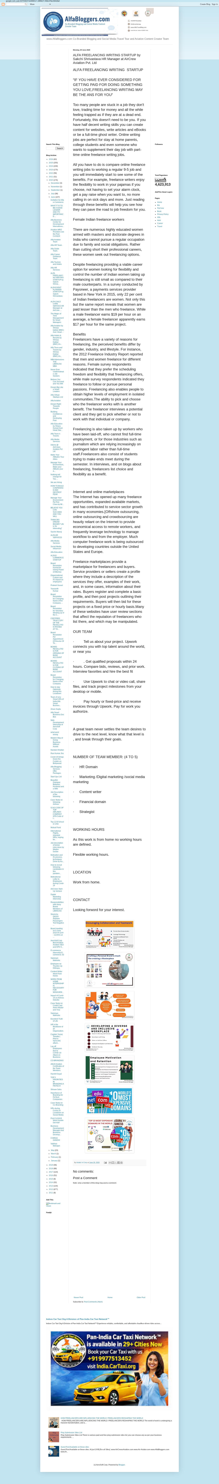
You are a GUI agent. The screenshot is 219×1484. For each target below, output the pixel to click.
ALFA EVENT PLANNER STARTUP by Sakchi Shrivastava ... (57, 292)
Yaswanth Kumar (55, 590)
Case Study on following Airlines (57, 802)
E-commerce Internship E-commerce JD (57, 952)
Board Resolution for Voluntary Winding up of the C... (57, 610)
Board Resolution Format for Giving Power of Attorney (57, 567)
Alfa (158, 217)
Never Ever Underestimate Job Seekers (57, 373)
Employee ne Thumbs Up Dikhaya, (56, 966)
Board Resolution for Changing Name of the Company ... (57, 598)
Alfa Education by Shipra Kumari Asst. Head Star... (57, 427)
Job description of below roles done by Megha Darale (57, 847)
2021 (51, 177)
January (54, 1161)
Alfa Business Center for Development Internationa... (57, 223)
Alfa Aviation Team (56, 241)
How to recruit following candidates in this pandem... (57, 869)
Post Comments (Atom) (93, 1302)
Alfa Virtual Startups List (57, 396)
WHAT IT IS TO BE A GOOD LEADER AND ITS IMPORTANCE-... (57, 211)
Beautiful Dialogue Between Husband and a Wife (57, 784)
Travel (159, 226)
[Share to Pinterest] (121, 1162)
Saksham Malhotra (55, 959)
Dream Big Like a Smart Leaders (57, 389)
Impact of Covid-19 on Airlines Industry (57, 998)
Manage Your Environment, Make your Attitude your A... (57, 467)
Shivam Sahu (56, 1089)
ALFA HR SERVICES (56, 536)
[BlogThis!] (112, 1162)
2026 (51, 159)
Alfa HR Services (55, 269)
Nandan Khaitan (57, 750)
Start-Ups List (56, 777)
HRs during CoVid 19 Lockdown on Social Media (57, 1111)
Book (159, 211)
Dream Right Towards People (56, 406)
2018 (51, 1168)
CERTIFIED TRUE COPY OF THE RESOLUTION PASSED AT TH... (57, 623)
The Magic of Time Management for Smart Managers (57, 318)
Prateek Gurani (57, 585)
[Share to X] (115, 1162)
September (55, 190)
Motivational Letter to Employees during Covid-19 (57, 881)
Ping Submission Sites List (71, 1433)
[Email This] (110, 1162)
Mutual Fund (56, 827)
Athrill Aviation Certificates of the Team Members (57, 1067)
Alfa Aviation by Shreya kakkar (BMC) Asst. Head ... (57, 329)
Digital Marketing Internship (56, 896)
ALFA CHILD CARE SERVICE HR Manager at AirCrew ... (57, 306)
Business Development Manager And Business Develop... (57, 1130)
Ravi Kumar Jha (57, 753)
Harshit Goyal (56, 1074)
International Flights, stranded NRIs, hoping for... (57, 835)
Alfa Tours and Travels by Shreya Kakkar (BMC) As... (56, 352)
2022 (51, 173)
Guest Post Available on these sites (75, 1447)
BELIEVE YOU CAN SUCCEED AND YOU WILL (56, 512)
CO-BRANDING (57, 1060)
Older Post (141, 1297)
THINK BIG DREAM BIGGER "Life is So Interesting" (57, 524)
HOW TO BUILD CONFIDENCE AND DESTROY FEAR (57, 490)
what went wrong (55, 733)
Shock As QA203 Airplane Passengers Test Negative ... (57, 919)
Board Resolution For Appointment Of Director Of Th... (57, 638)
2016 (51, 1175)
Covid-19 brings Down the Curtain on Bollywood (57, 760)
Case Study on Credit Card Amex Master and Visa (57, 1006)
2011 (51, 1193)
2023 (51, 170)
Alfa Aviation (56, 401)
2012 (51, 1189)
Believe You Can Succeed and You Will (57, 381)
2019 (51, 1165)
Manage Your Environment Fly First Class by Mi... (57, 501)
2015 (51, 1179)
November (55, 187)
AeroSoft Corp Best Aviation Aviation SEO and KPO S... (57, 944)
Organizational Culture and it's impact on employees (57, 578)
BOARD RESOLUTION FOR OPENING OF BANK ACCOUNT (57, 652)
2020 (51, 180)
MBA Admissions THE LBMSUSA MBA (57, 363)
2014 (51, 1182)
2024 (51, 166)
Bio (158, 205)
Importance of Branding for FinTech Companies (57, 1096)
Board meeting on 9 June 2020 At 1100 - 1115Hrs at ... (57, 933)
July (53, 194)
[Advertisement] (109, 1272)
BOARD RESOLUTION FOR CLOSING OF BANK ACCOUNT (57, 666)
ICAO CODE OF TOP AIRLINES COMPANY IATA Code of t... (57, 813)
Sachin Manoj (56, 532)
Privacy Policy (162, 214)
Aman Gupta (56, 709)
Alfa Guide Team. (55, 250)
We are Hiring (56, 482)
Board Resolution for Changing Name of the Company (57, 679)
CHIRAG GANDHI (55, 1139)
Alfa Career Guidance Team (56, 256)
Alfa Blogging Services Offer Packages (56, 770)
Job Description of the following (57, 794)
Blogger (122, 1465)
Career (160, 223)
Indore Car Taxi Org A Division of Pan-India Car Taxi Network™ (77, 1319)
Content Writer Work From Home (56, 973)
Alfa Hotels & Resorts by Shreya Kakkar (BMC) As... (56, 339)
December (55, 183)
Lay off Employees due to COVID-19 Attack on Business (56, 1051)
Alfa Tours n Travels (55, 435)
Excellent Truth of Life (57, 1020)
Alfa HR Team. (56, 245)
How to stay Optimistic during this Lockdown (56, 690)
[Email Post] (105, 1162)
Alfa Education (56, 552)
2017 (51, 1172)
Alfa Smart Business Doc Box (57, 714)
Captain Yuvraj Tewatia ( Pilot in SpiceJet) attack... (57, 1038)
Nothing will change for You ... (56, 477)
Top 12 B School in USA (57, 823)
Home (110, 1297)
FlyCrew (160, 208)
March (53, 1154)
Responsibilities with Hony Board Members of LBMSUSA (57, 906)
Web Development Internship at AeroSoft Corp (57, 724)
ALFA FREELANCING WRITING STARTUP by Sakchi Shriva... (57, 278)
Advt (159, 220)
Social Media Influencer (56, 547)
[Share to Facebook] (118, 1162)
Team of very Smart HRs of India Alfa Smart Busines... (57, 701)
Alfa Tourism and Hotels (56, 263)
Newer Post (78, 1297)
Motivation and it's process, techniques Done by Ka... (57, 858)
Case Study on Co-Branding (57, 1104)
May (53, 1150)
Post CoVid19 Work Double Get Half (57, 1120)
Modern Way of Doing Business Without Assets (57, 742)
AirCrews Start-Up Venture (57, 890)
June (53, 197)
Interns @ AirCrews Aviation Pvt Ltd (56, 448)
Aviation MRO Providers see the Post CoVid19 (57, 233)
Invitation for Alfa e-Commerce (57, 201)
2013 (51, 1186)
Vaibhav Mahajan (55, 1145)
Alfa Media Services (55, 440)
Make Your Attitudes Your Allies (57, 457)
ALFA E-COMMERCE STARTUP (57, 558)
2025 (51, 163)
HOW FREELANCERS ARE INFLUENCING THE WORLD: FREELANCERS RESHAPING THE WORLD (102, 1418)
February (55, 1157)
